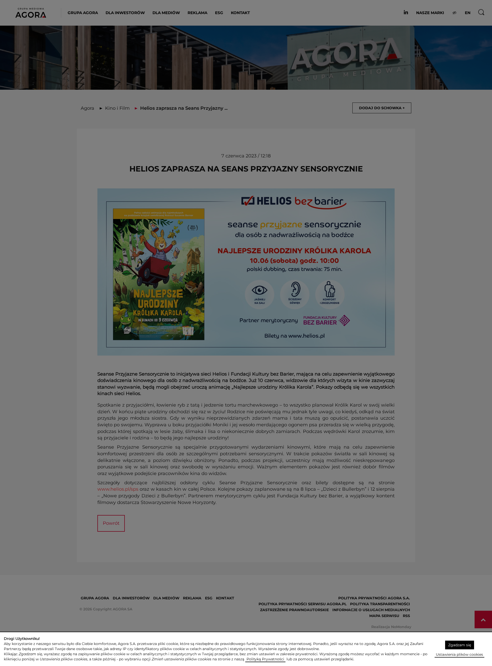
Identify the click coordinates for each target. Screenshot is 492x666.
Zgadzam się (459, 645)
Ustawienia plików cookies (459, 654)
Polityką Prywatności (265, 659)
